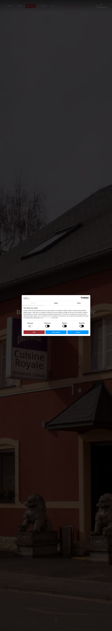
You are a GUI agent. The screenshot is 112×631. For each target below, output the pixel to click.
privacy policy (48, 317)
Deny (34, 332)
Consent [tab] (33, 303)
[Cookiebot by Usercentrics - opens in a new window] (82, 298)
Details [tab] (56, 303)
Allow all (78, 332)
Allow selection (56, 332)
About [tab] (79, 303)
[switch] (47, 326)
